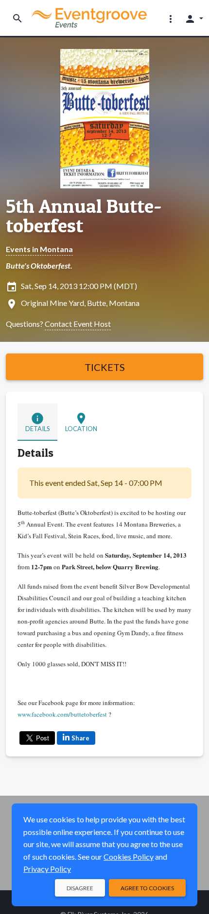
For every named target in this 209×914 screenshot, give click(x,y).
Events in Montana (39, 249)
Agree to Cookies (147, 888)
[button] (170, 18)
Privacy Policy (47, 868)
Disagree (80, 888)
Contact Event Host (78, 323)
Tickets (105, 367)
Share (80, 738)
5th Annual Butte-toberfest (84, 215)
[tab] (37, 421)
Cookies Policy (129, 856)
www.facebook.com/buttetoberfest (62, 714)
